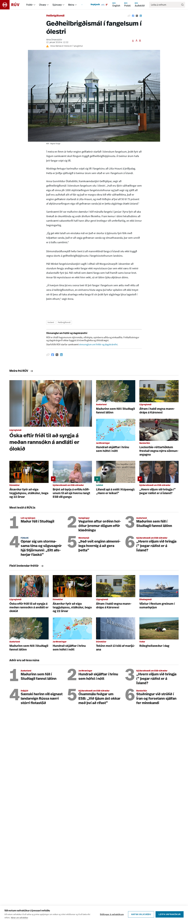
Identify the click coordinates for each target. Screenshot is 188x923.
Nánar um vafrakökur (19, 917)
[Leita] (182, 4)
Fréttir (29, 5)
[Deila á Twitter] (137, 16)
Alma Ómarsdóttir (54, 40)
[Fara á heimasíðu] (12, 4)
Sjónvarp (57, 5)
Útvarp (42, 5)
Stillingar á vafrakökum (112, 914)
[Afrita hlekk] (129, 16)
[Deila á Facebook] (133, 16)
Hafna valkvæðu (141, 914)
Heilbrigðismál (55, 16)
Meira (71, 5)
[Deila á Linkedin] (141, 16)
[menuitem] (34, 4)
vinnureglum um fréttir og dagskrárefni (98, 344)
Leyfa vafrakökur (170, 914)
